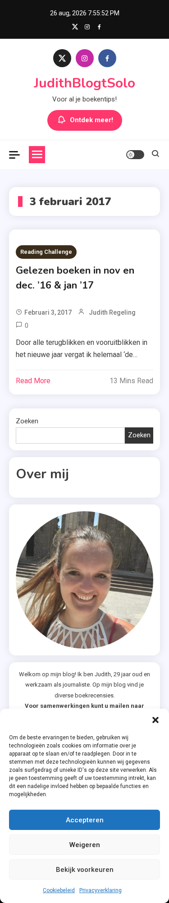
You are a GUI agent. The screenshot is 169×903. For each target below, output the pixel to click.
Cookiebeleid (59, 890)
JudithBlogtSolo (84, 83)
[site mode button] (135, 154)
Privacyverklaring (100, 890)
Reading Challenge (46, 251)
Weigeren (84, 845)
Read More (33, 380)
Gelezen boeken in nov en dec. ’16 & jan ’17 (75, 278)
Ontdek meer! (91, 120)
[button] (155, 719)
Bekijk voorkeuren (85, 870)
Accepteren (85, 820)
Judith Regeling (112, 312)
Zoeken (27, 421)
